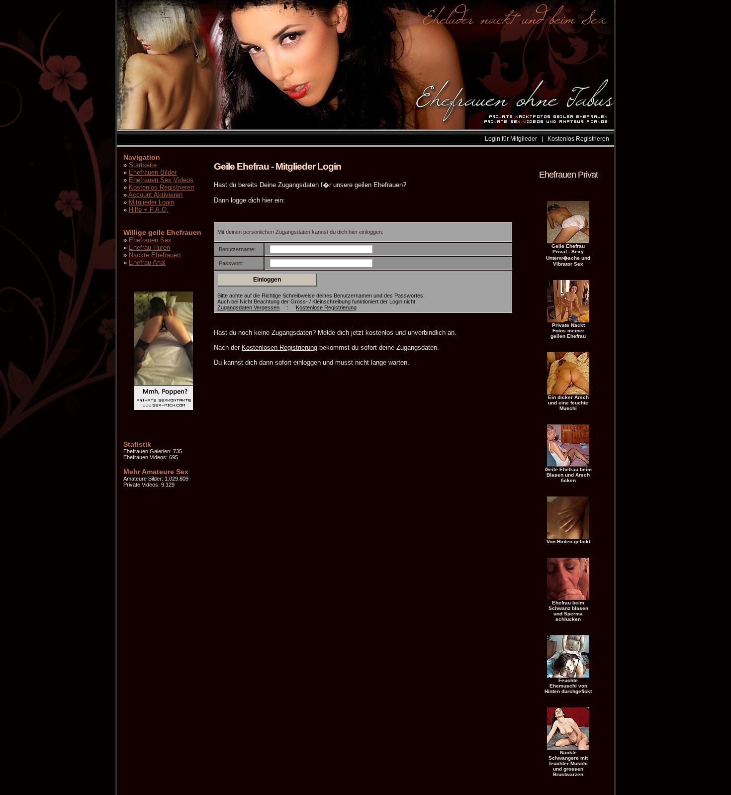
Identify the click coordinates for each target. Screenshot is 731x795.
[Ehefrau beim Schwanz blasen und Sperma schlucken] (568, 598)
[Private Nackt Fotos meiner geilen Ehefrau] (568, 320)
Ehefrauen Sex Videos (161, 180)
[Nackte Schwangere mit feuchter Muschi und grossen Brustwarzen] (568, 748)
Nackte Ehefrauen (155, 255)
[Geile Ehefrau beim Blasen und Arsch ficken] (568, 465)
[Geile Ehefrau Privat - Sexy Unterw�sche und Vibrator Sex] (568, 241)
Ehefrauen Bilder (153, 172)
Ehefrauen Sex (150, 240)
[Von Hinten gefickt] (568, 537)
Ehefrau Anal (147, 262)
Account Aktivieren (155, 195)
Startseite (143, 165)
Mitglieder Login (151, 202)
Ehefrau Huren (149, 247)
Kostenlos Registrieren (578, 138)
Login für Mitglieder (511, 138)
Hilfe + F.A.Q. (149, 209)
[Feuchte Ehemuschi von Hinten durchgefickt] (568, 676)
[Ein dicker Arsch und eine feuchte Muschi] (568, 393)
